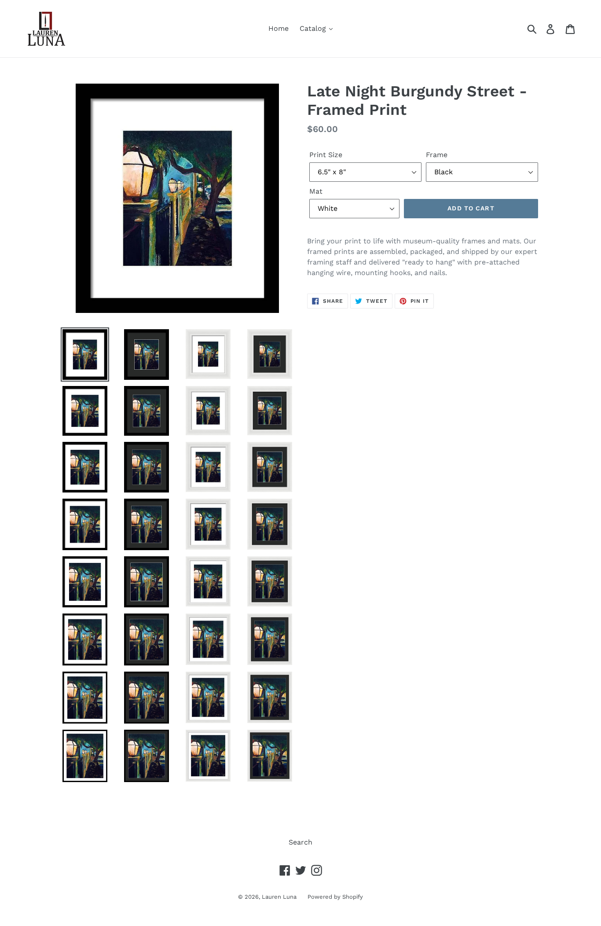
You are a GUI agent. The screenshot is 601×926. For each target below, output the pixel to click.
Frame (436, 155)
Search (300, 842)
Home (278, 28)
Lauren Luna (279, 896)
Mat (315, 191)
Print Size (325, 155)
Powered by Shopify (335, 896)
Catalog (314, 28)
